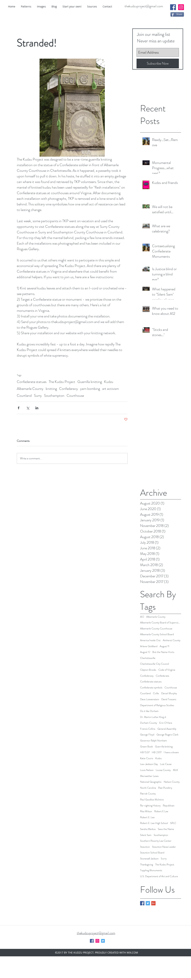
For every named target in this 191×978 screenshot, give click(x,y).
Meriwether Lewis (149, 776)
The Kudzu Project (62, 381)
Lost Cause (166, 764)
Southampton (54, 395)
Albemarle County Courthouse (156, 628)
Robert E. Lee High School (154, 823)
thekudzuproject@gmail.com (144, 6)
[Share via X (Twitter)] (27, 408)
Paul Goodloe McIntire (152, 799)
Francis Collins (147, 729)
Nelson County (172, 782)
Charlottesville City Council (154, 664)
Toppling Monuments (151, 870)
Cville (156, 693)
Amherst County (171, 640)
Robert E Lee (161, 811)
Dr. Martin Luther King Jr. (153, 717)
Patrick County (148, 793)
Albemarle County (30, 388)
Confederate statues (31, 381)
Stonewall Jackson (149, 858)
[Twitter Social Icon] (103, 941)
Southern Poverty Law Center (155, 841)
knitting (51, 388)
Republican (168, 805)
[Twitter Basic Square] (148, 903)
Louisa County (163, 770)
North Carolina (148, 788)
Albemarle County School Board (157, 634)
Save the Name (166, 829)
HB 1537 (145, 752)
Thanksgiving (146, 864)
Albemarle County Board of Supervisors (160, 622)
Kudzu (108, 381)
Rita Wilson (146, 811)
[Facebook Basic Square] (142, 903)
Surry (38, 395)
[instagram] (181, 7)
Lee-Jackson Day (149, 764)
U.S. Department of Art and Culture (159, 876)
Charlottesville (147, 658)
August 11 (164, 646)
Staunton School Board (152, 852)
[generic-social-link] (173, 7)
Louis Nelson (147, 770)
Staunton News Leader (164, 847)
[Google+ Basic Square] (153, 903)
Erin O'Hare (165, 723)
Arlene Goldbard (148, 646)
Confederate (162, 676)
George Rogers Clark (167, 734)
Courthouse (75, 395)
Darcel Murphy (169, 693)
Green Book (146, 746)
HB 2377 (157, 752)
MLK (175, 770)
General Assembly (166, 729)
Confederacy (68, 388)
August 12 (145, 652)
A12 (142, 617)
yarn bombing (90, 388)
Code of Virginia (166, 670)
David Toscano (168, 699)
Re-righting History (150, 805)
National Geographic (151, 782)
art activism (110, 388)
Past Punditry (165, 788)
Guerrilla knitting (89, 381)
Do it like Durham (149, 711)
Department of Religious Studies (157, 705)
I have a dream (171, 752)
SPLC (173, 823)
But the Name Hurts (163, 652)
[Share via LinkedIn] (37, 408)
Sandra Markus (148, 829)
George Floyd (147, 734)
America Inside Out (150, 640)
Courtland (24, 395)
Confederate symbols (151, 687)
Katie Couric (146, 758)
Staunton (145, 847)
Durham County (148, 723)
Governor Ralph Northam (153, 740)
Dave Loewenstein (149, 699)
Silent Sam (145, 835)
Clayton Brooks (148, 670)
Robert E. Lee (147, 817)
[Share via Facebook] (18, 408)
